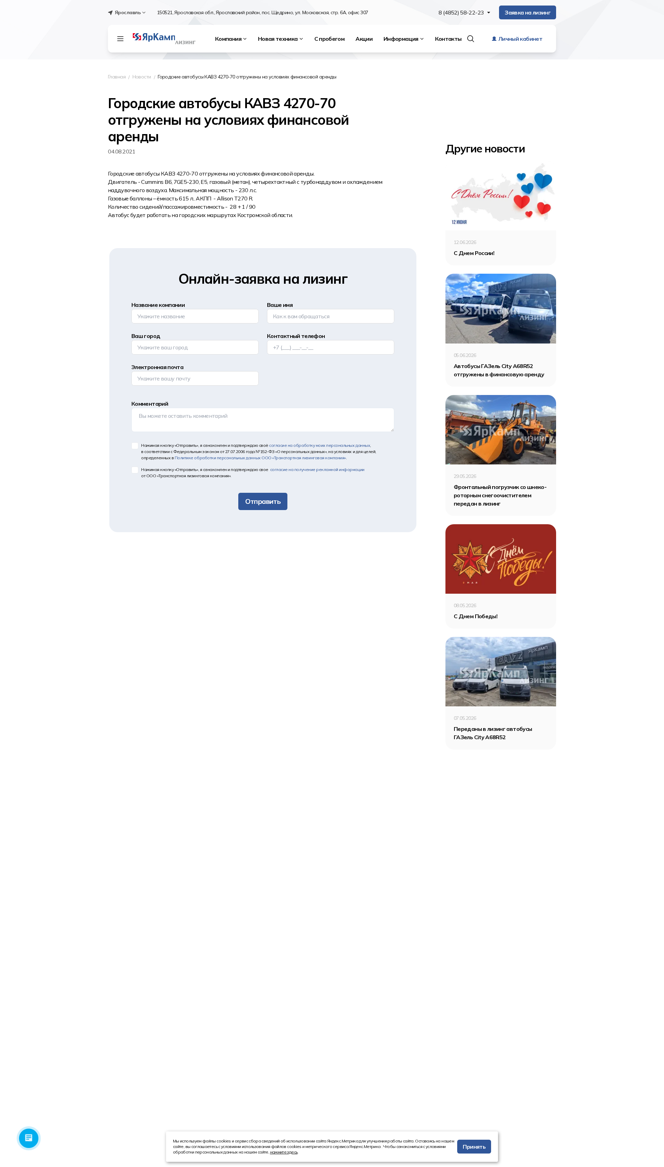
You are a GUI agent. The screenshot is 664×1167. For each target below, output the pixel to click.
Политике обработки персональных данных (260, 457)
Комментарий (149, 403)
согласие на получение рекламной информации (316, 469)
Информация (401, 38)
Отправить (262, 501)
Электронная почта (157, 367)
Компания (228, 38)
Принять (474, 1146)
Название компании (158, 304)
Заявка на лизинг (528, 12)
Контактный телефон (296, 335)
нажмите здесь (284, 1152)
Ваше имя (280, 304)
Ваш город (145, 335)
